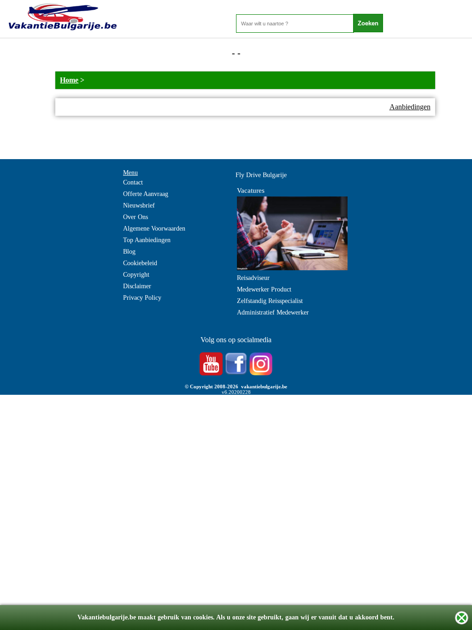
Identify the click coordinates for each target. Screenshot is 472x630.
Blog (129, 251)
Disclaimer (137, 286)
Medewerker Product (264, 289)
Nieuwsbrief (139, 205)
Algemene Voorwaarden (154, 228)
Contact (133, 182)
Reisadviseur (253, 277)
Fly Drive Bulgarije (261, 175)
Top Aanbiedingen (147, 240)
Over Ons (135, 217)
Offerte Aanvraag (145, 193)
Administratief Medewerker (273, 312)
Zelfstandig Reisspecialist (270, 300)
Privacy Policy (142, 297)
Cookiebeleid (140, 263)
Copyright (136, 274)
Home (69, 80)
